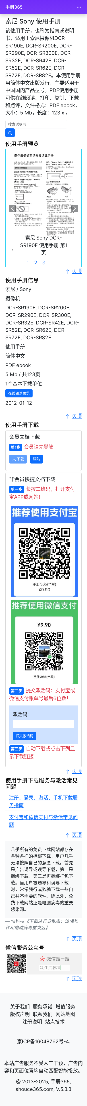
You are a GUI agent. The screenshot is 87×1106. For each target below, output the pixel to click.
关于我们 (20, 1007)
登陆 (36, 459)
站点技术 (55, 1022)
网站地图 (65, 1014)
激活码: (21, 714)
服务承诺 (42, 1007)
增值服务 (65, 1007)
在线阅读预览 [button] (19, 393)
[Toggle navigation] (79, 7)
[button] (12, 208)
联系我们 (42, 1014)
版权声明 (20, 1014)
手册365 (14, 7)
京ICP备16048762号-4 (43, 1041)
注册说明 (32, 1022)
